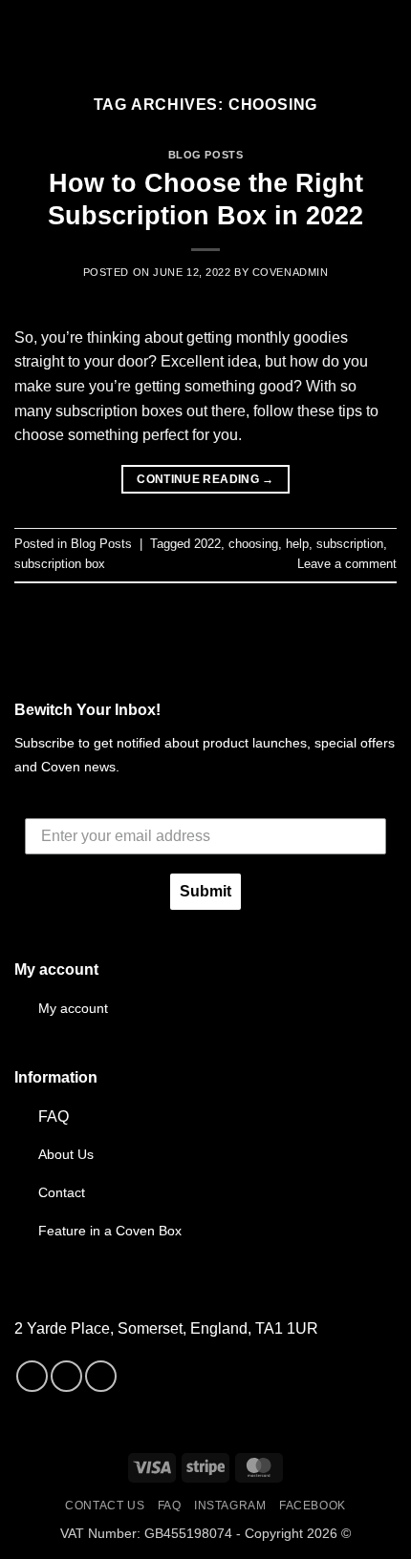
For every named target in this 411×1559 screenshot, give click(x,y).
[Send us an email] (101, 1376)
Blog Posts (206, 154)
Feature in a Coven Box (110, 1230)
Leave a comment (347, 564)
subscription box (59, 564)
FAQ (53, 1116)
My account (73, 1008)
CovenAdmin (290, 272)
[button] (25, 33)
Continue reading (205, 479)
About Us (66, 1154)
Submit (205, 891)
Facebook (312, 1505)
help (297, 544)
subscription (349, 544)
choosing (253, 544)
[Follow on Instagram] (66, 1376)
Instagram (230, 1505)
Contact (61, 1192)
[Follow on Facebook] (32, 1376)
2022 (207, 544)
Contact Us (104, 1505)
